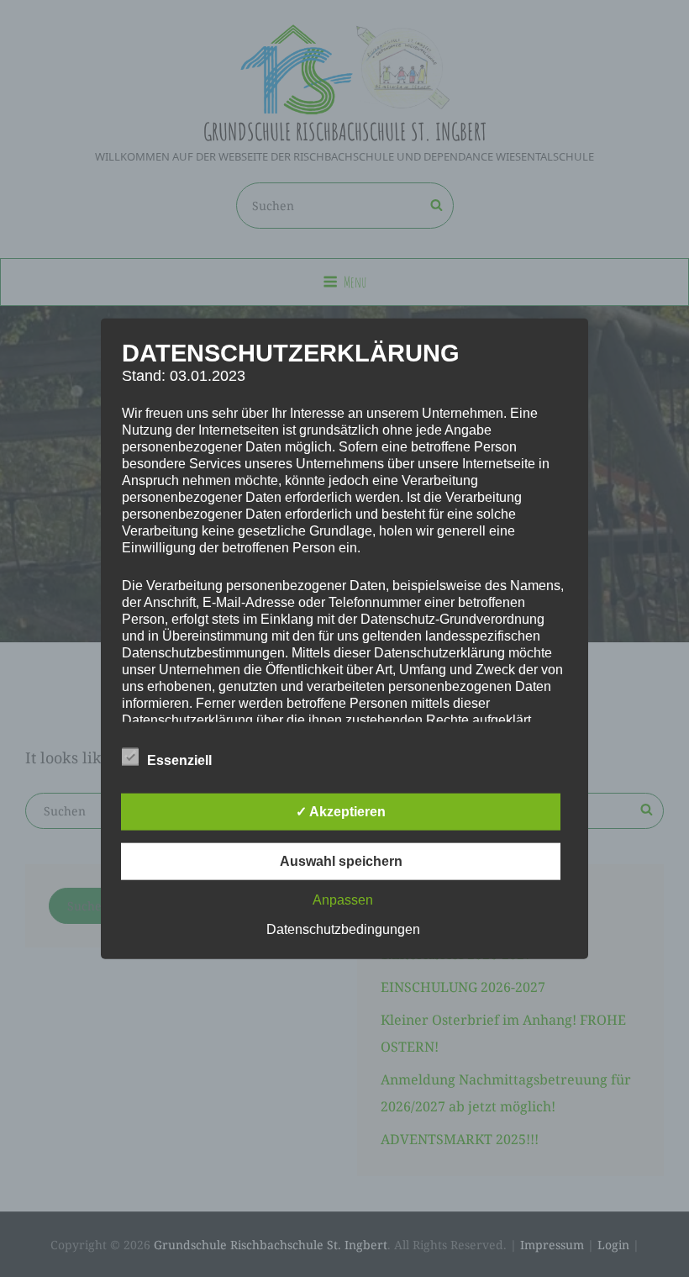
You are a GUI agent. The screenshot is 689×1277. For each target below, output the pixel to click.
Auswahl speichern (341, 861)
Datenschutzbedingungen (343, 929)
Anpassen (343, 900)
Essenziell (179, 760)
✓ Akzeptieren (341, 812)
